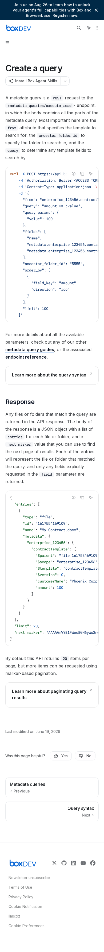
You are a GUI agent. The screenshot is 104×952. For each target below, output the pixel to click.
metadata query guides (29, 349)
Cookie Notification (25, 906)
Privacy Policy (21, 897)
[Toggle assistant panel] (88, 27)
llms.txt (14, 916)
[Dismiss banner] (96, 10)
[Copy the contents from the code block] (82, 173)
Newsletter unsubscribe (28, 877)
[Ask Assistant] (90, 173)
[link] (52, 375)
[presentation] (52, 244)
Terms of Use (20, 887)
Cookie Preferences (27, 925)
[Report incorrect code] (73, 173)
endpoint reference (26, 357)
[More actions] (97, 28)
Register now (65, 15)
